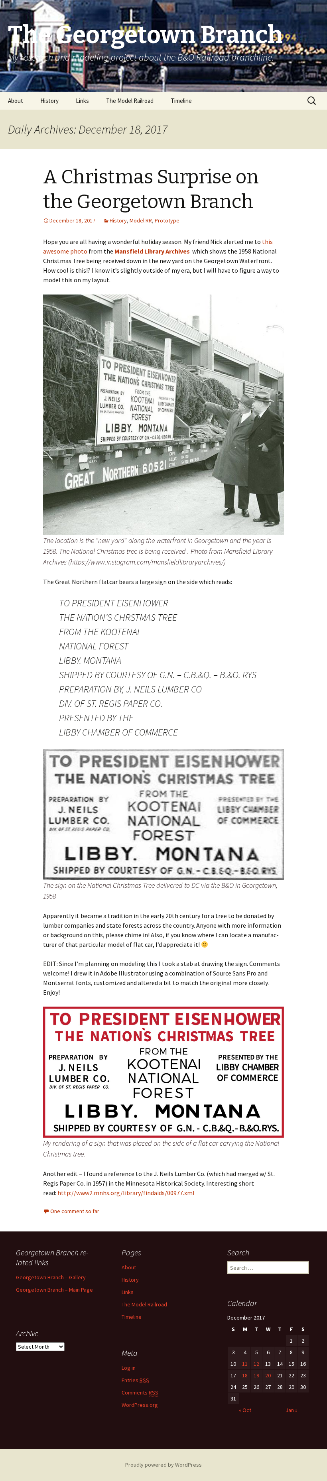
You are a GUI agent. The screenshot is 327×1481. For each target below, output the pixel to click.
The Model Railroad (130, 100)
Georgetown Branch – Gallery (51, 1277)
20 (268, 1375)
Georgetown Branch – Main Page (54, 1289)
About (15, 100)
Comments (140, 1392)
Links (82, 100)
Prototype (167, 220)
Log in (129, 1367)
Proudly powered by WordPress (163, 1464)
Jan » (291, 1410)
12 (256, 1363)
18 (245, 1375)
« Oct (245, 1410)
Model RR (141, 220)
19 (256, 1375)
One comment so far (74, 1211)
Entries (135, 1380)
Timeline (181, 100)
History (49, 100)
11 (245, 1363)
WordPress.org (140, 1404)
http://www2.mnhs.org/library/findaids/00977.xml (126, 1193)
